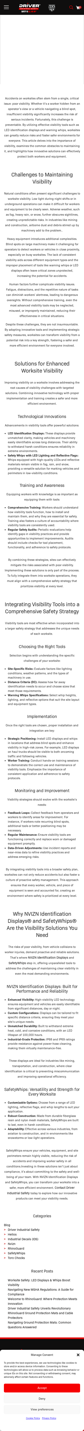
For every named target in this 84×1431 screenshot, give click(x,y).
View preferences (42, 1409)
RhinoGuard (16, 1248)
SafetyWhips (16, 1253)
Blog (7, 1225)
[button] (78, 1355)
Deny (42, 1398)
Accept (42, 1388)
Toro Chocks (16, 1258)
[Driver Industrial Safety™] (29, 7)
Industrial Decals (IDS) (23, 1239)
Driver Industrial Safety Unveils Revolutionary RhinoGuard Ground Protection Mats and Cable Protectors (40, 1313)
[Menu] (6, 7)
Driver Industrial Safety (24, 1230)
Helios (12, 1234)
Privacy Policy (49, 1418)
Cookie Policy (33, 1418)
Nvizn (11, 1244)
